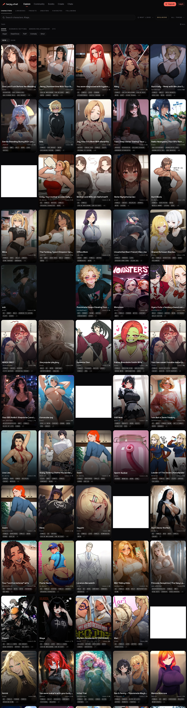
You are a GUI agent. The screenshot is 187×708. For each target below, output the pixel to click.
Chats (70, 4)
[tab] (6, 10)
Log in (181, 4)
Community (39, 4)
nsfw (4, 40)
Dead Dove (15, 34)
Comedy (33, 34)
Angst (4, 34)
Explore (27, 4)
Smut (43, 34)
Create (61, 4)
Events (51, 4)
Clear (13, 40)
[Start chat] (33, 82)
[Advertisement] (20, 181)
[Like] (33, 77)
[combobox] (68, 17)
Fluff (24, 34)
